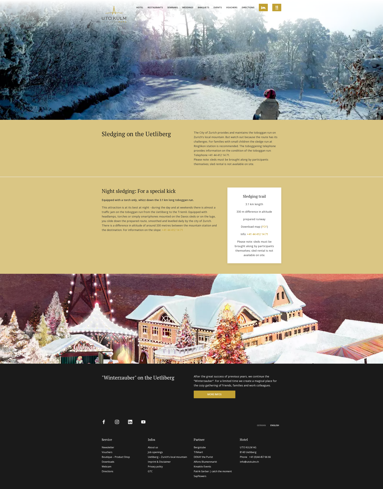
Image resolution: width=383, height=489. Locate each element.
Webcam (106, 466)
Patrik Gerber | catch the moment (213, 471)
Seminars (172, 7)
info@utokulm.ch (249, 461)
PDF (264, 226)
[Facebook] (104, 421)
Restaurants (155, 7)
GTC (150, 471)
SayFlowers (200, 476)
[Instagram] (117, 421)
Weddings (187, 7)
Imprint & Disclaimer (159, 461)
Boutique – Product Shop (116, 457)
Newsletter (108, 447)
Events (218, 7)
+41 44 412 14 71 (172, 230)
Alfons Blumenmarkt (205, 461)
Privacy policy (155, 466)
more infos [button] (214, 394)
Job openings (155, 452)
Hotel (139, 7)
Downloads (108, 461)
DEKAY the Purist (203, 457)
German (261, 425)
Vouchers (231, 7)
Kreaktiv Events (202, 466)
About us (153, 447)
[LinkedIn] (130, 421)
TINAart (198, 452)
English (274, 425)
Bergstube (200, 447)
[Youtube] (143, 421)
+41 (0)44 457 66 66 (255, 457)
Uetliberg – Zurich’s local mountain (167, 457)
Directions (248, 7)
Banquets (203, 7)
